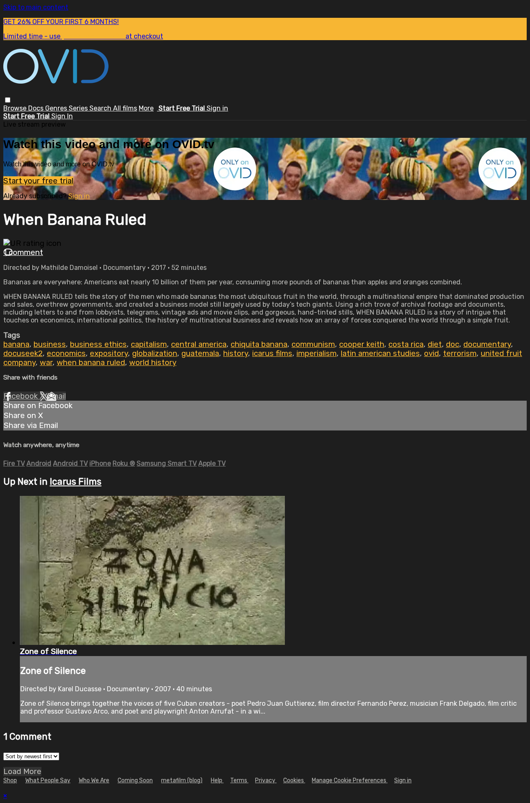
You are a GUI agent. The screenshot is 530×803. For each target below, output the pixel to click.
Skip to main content (35, 7)
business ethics (98, 344)
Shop (10, 780)
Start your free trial (38, 180)
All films (125, 108)
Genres (57, 108)
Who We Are (94, 780)
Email (56, 396)
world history (152, 362)
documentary (487, 344)
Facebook (21, 396)
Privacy (266, 780)
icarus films (272, 353)
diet (435, 344)
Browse (15, 108)
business (50, 344)
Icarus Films (75, 481)
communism (313, 344)
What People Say (47, 780)
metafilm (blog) (181, 780)
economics (66, 353)
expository (109, 353)
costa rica (406, 344)
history (235, 353)
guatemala (200, 353)
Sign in (217, 108)
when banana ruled (91, 362)
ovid (431, 353)
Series (79, 108)
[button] (7, 100)
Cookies (294, 780)
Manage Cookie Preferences (350, 780)
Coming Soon (135, 780)
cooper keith (361, 344)
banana (16, 344)
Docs (36, 108)
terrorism (460, 353)
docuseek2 (23, 353)
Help (217, 780)
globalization (154, 353)
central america (198, 344)
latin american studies (380, 353)
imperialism (316, 353)
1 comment (23, 252)
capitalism (149, 344)
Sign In (62, 116)
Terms (239, 780)
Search (101, 108)
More (146, 108)
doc (452, 344)
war (46, 362)
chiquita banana (259, 344)
